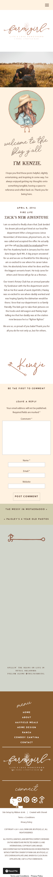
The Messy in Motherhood (25, 509)
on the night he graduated (29, 245)
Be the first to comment (26, 388)
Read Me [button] (13, 870)
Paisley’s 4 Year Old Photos (28, 519)
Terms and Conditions (19, 876)
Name (26, 460)
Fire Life (26, 212)
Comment (26, 419)
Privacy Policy (37, 876)
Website (27, 482)
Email (26, 471)
